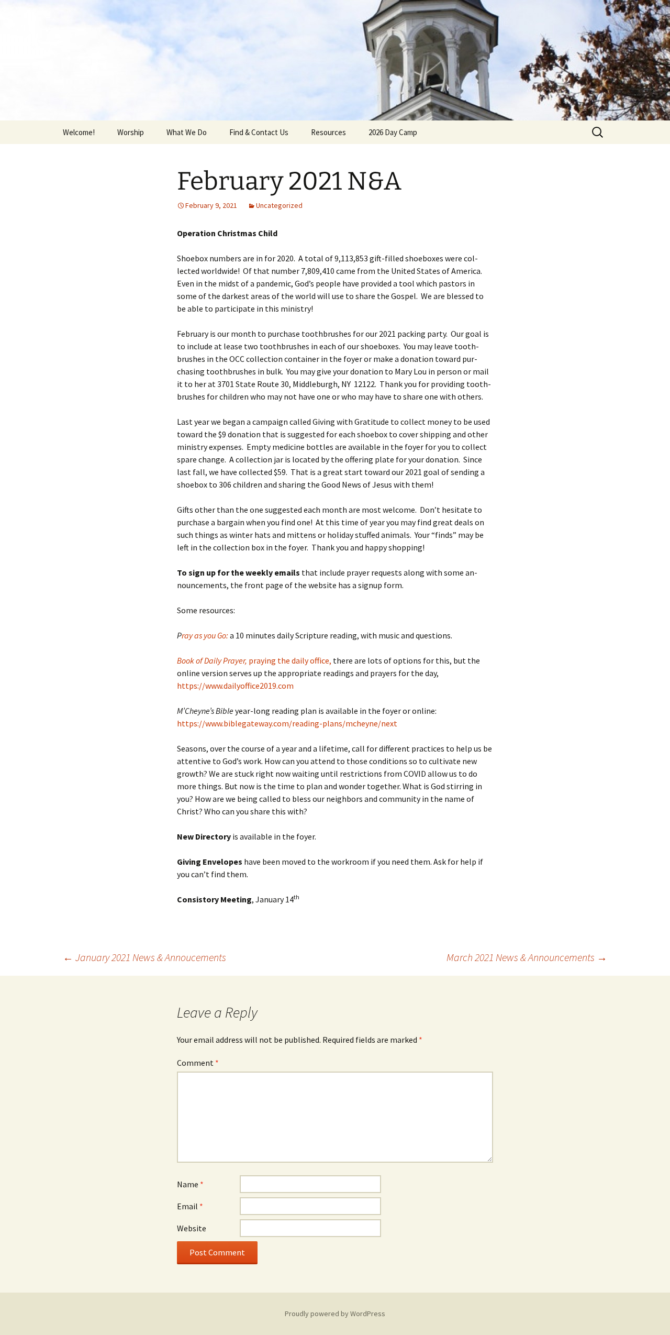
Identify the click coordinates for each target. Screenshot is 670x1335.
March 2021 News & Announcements (526, 957)
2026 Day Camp (392, 132)
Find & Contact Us (258, 132)
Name (190, 1184)
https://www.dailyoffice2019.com (235, 685)
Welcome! (79, 132)
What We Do (186, 132)
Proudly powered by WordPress (335, 1313)
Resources (328, 132)
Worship (130, 132)
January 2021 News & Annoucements (144, 957)
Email (190, 1206)
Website (191, 1228)
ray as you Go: (205, 635)
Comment (198, 1062)
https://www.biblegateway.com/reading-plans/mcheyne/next (287, 723)
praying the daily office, (254, 660)
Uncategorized (279, 205)
